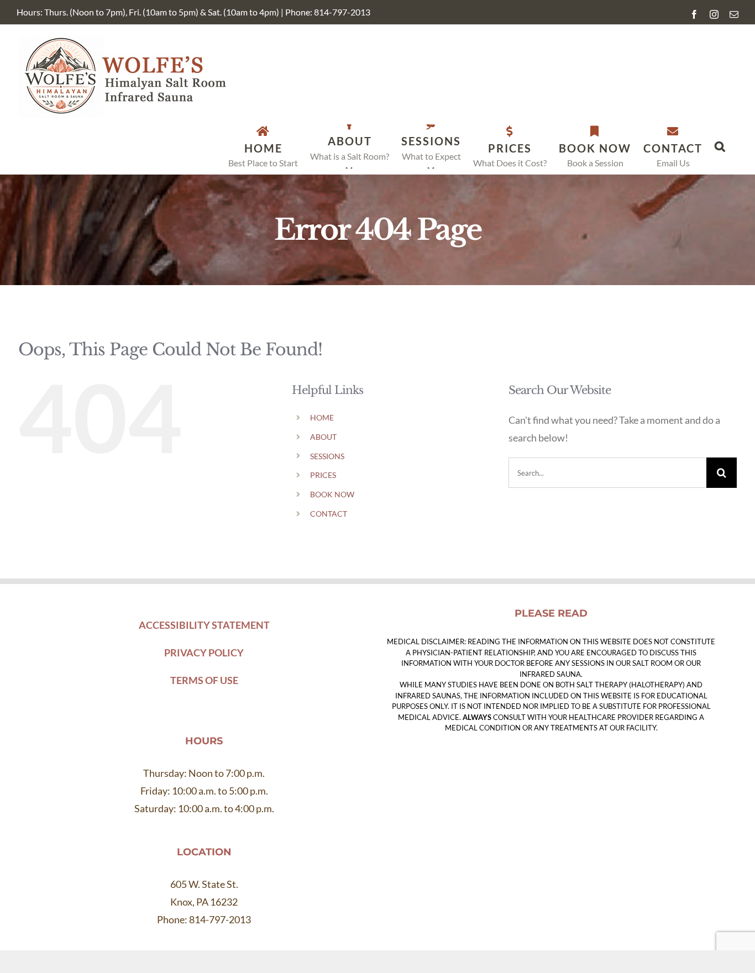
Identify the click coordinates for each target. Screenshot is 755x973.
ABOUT (323, 436)
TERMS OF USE (204, 680)
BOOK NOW (332, 494)
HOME (322, 417)
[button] (720, 146)
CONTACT (328, 513)
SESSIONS (327, 456)
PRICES (323, 475)
